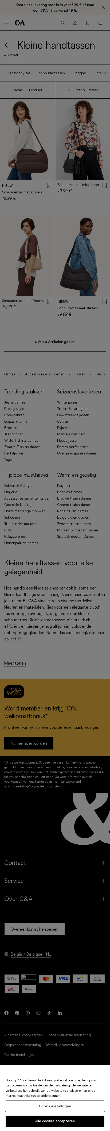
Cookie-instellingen (55, 1106)
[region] (55, 1098)
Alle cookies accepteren (55, 1121)
